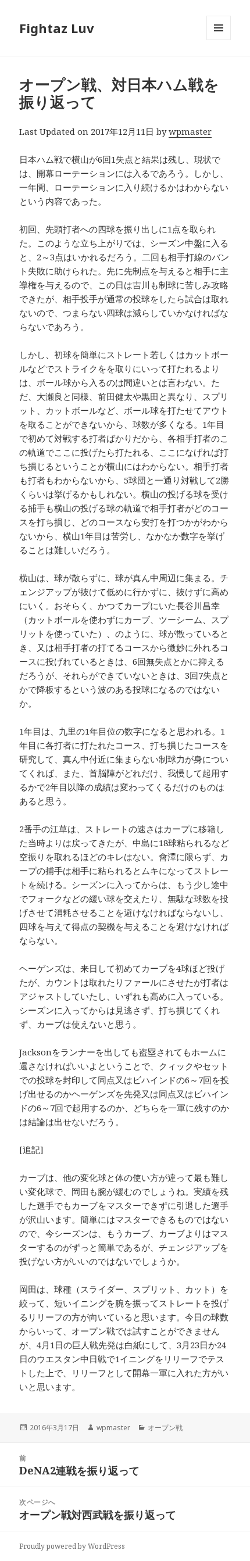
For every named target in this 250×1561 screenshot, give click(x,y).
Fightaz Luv (56, 28)
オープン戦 (165, 1428)
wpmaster (190, 131)
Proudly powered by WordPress (72, 1546)
